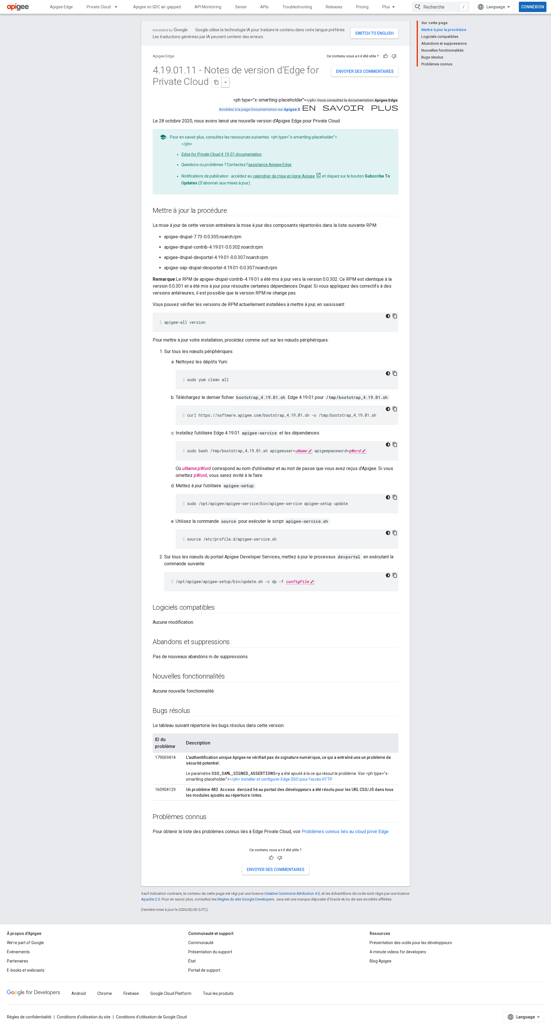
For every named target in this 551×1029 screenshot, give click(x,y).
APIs (264, 7)
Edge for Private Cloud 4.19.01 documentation (221, 154)
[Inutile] (394, 56)
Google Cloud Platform (170, 993)
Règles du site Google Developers (246, 899)
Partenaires (17, 961)
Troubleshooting (297, 7)
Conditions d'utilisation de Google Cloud (151, 1017)
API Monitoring (208, 7)
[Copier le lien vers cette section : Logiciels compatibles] (220, 608)
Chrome (104, 993)
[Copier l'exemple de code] (394, 316)
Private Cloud (99, 7)
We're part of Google (25, 942)
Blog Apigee (380, 961)
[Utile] (385, 56)
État (192, 961)
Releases (334, 7)
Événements (18, 952)
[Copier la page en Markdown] (217, 82)
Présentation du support (210, 952)
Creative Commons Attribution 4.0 (292, 893)
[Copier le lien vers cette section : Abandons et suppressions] (235, 642)
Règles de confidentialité (29, 1017)
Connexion (532, 7)
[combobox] (440, 7)
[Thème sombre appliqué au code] (388, 316)
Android (78, 993)
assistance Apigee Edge (270, 164)
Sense (241, 7)
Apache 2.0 (150, 899)
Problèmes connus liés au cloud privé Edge (345, 831)
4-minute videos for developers (398, 952)
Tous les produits (218, 993)
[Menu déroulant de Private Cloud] (118, 7)
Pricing (362, 7)
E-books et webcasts (25, 970)
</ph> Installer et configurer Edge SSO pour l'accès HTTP (281, 779)
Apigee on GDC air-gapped (157, 7)
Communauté (201, 942)
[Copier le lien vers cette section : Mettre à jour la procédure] (232, 211)
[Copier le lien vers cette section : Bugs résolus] (196, 711)
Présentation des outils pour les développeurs (411, 942)
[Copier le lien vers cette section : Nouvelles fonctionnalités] (230, 676)
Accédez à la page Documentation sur (259, 109)
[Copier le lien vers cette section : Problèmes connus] (212, 817)
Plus (386, 7)
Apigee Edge (61, 7)
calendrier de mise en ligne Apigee (284, 176)
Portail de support (204, 970)
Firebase (131, 993)
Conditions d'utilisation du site (83, 1017)
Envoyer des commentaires (365, 71)
